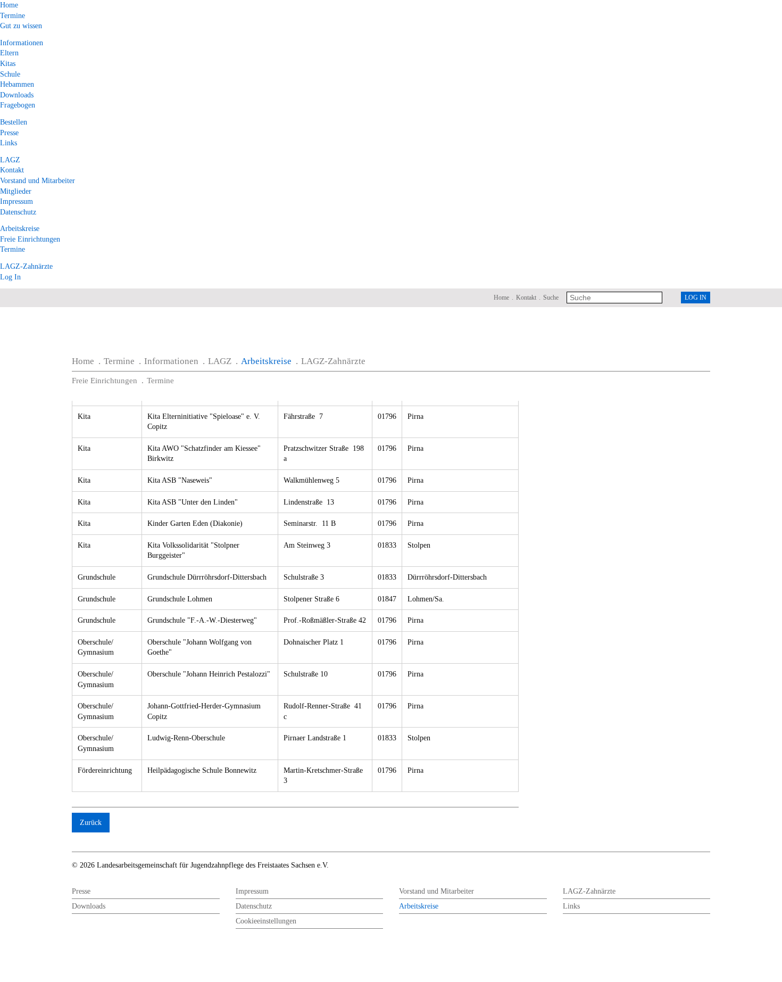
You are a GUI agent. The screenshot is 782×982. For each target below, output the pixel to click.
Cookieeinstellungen (266, 921)
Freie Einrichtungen (30, 239)
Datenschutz (18, 212)
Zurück (91, 823)
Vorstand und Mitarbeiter (37, 181)
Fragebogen (17, 105)
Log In (10, 277)
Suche (551, 297)
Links (8, 143)
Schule (10, 74)
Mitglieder (15, 191)
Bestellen (13, 122)
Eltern (9, 53)
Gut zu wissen (21, 26)
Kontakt (12, 170)
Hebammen (17, 84)
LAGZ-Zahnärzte (26, 266)
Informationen (21, 43)
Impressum (16, 201)
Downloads (17, 95)
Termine (12, 16)
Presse (9, 133)
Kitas (7, 64)
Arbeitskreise (19, 229)
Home (9, 5)
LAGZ (10, 160)
